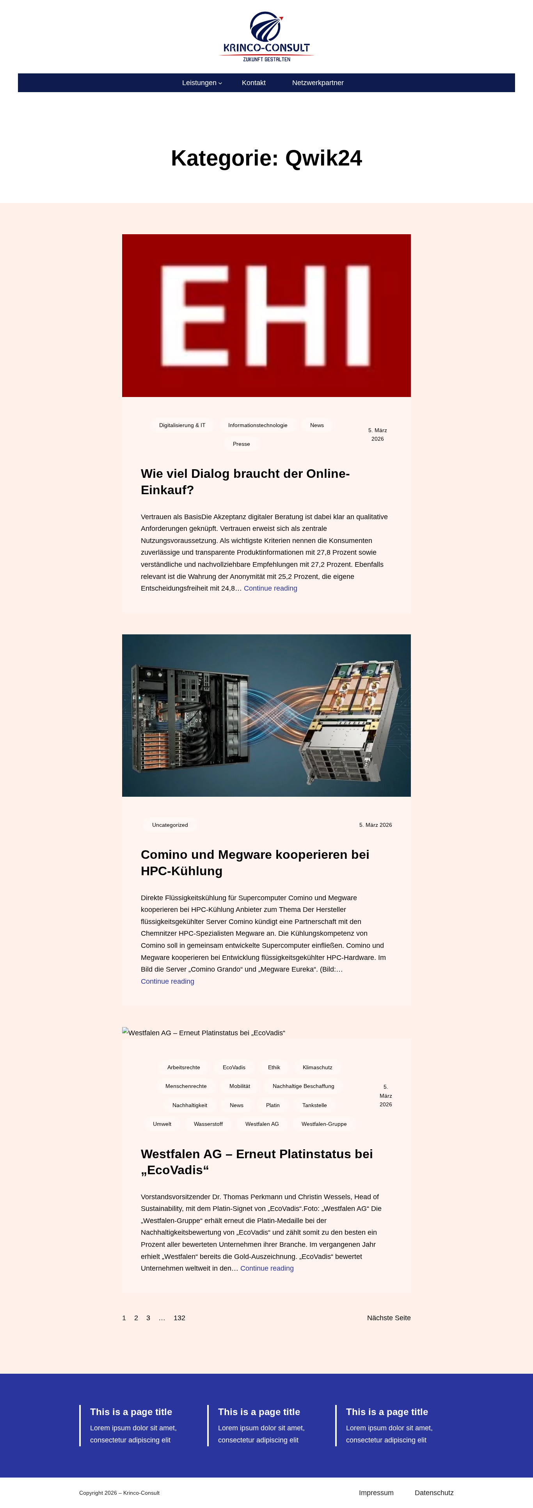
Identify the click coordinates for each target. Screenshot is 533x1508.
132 (179, 1318)
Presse (241, 444)
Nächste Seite (389, 1318)
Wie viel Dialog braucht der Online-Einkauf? (245, 481)
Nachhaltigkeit (189, 1105)
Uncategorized (170, 825)
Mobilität (239, 1086)
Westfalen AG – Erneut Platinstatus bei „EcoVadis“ (257, 1162)
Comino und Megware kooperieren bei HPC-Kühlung (255, 862)
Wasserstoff (208, 1124)
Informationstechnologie (258, 425)
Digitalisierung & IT (182, 425)
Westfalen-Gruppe (324, 1124)
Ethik (274, 1067)
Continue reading (270, 588)
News (317, 425)
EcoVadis (234, 1067)
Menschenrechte (186, 1086)
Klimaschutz (317, 1067)
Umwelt (162, 1124)
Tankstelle (314, 1105)
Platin (273, 1105)
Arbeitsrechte (183, 1067)
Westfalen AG (262, 1124)
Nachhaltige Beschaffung (303, 1086)
